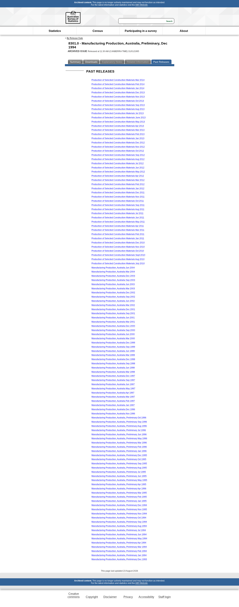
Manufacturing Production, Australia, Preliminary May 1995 (119, 480)
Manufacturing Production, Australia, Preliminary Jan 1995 (119, 501)
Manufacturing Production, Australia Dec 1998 (113, 359)
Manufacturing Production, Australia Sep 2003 (113, 280)
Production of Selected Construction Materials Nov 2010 (118, 247)
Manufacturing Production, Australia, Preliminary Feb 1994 (119, 551)
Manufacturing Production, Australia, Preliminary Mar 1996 (119, 442)
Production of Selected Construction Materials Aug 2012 (118, 159)
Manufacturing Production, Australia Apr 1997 (113, 393)
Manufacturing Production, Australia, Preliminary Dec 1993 (119, 559)
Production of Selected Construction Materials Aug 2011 (118, 209)
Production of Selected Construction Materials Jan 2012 (118, 188)
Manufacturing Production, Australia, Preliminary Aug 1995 (119, 468)
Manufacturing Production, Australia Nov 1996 (113, 413)
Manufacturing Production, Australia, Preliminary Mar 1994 (119, 547)
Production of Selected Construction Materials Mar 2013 (118, 130)
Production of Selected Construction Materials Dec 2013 (118, 92)
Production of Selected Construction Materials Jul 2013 (118, 113)
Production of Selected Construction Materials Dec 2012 (118, 142)
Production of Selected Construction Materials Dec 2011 (118, 192)
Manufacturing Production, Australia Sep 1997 (113, 380)
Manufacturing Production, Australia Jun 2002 (113, 301)
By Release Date (75, 38)
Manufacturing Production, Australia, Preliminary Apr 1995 (119, 484)
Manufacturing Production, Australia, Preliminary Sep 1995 (119, 463)
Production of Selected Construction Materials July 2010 (118, 263)
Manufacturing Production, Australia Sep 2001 (113, 313)
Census (98, 30)
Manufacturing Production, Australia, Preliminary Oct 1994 (119, 517)
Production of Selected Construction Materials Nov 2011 (118, 197)
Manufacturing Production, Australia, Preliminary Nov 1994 (119, 513)
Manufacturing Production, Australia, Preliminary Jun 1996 (119, 434)
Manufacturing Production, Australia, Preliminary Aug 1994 (119, 526)
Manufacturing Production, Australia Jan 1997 (113, 405)
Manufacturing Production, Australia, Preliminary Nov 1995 (119, 509)
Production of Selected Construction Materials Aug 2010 (118, 259)
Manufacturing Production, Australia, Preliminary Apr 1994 (119, 542)
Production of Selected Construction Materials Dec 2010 (118, 242)
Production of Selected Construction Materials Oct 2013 (118, 101)
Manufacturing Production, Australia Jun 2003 (113, 284)
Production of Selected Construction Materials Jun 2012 (118, 167)
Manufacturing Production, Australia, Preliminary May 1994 (119, 538)
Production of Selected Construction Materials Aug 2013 (118, 109)
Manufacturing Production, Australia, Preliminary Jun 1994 (119, 534)
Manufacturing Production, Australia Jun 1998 (113, 367)
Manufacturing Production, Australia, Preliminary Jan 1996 (119, 451)
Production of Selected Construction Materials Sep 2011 (118, 205)
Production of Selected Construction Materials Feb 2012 (118, 184)
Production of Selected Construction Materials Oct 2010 (118, 251)
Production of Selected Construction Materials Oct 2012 (118, 151)
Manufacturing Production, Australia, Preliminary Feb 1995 (119, 497)
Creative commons (74, 595)
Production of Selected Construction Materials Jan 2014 (118, 88)
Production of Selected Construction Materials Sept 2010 (118, 255)
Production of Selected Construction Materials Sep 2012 (118, 155)
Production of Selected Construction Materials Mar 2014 (118, 80)
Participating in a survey (141, 30)
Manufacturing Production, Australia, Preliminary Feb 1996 (119, 447)
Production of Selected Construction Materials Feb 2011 (118, 234)
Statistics (55, 30)
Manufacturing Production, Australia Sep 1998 (113, 363)
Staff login (164, 596)
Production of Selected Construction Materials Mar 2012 (118, 180)
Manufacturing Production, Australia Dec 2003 (113, 276)
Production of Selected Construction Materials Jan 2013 (118, 138)
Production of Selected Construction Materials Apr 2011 (118, 226)
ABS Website (141, 5)
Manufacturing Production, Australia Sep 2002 (113, 297)
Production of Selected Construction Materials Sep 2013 (118, 105)
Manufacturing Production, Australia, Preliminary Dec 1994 (119, 505)
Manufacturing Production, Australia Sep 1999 (113, 347)
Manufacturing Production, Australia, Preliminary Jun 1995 (119, 476)
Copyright (92, 596)
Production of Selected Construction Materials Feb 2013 (118, 134)
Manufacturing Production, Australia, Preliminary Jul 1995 (119, 472)
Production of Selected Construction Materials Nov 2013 (118, 96)
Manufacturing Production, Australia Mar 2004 (113, 271)
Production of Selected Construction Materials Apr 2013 (118, 126)
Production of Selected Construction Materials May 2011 (118, 222)
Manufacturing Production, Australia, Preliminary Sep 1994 (119, 522)
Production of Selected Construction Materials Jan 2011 (118, 238)
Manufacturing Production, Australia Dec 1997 (113, 376)
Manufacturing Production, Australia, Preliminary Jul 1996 (119, 430)
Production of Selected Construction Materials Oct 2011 (118, 201)
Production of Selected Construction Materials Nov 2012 (118, 147)
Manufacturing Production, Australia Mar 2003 (113, 288)
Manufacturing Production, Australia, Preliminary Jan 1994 (119, 555)
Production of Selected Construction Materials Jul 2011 (117, 213)
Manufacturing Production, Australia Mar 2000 (113, 338)
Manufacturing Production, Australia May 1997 (113, 388)
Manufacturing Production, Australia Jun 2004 (113, 267)
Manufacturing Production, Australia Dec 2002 (113, 292)
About (184, 30)
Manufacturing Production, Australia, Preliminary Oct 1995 (119, 459)
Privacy (128, 596)
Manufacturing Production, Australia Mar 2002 (113, 305)
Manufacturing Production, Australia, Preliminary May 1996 (119, 438)
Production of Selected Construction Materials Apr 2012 (118, 176)
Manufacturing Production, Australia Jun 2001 (113, 317)
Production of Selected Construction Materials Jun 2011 (118, 217)
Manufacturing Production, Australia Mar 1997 (113, 397)
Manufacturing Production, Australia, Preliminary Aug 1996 (119, 426)
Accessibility (146, 596)
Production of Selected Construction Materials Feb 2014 (118, 84)
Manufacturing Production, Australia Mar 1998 (113, 372)
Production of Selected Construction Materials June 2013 (119, 117)
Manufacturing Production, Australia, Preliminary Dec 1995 (119, 455)
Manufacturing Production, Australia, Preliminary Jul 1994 (119, 530)
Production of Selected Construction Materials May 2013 (118, 122)
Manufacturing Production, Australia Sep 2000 (113, 330)
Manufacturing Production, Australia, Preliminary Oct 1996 (119, 417)
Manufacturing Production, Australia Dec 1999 (113, 342)
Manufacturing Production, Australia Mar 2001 (113, 322)
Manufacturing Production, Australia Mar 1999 (113, 355)
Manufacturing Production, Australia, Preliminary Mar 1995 (119, 493)
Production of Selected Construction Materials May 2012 (118, 171)
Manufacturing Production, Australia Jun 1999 (113, 351)
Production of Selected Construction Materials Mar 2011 (118, 230)
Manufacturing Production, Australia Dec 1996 (113, 409)
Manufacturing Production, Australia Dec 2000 (113, 326)
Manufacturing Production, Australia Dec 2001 (113, 309)
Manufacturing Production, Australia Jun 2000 (113, 334)
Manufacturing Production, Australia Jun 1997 (113, 384)
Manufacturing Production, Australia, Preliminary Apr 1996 (119, 488)
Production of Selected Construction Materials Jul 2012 (118, 163)
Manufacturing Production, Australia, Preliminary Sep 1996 (119, 422)
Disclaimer (110, 596)
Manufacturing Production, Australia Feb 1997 (113, 401)
